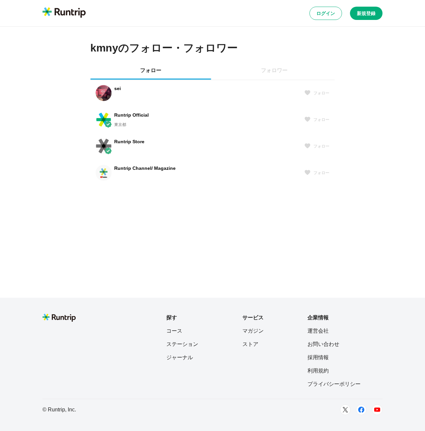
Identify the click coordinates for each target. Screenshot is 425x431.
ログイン (325, 13)
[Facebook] (361, 409)
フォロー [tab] (150, 70)
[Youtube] (377, 409)
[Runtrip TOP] (64, 13)
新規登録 (366, 13)
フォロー (321, 93)
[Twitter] (345, 409)
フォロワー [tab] (274, 70)
